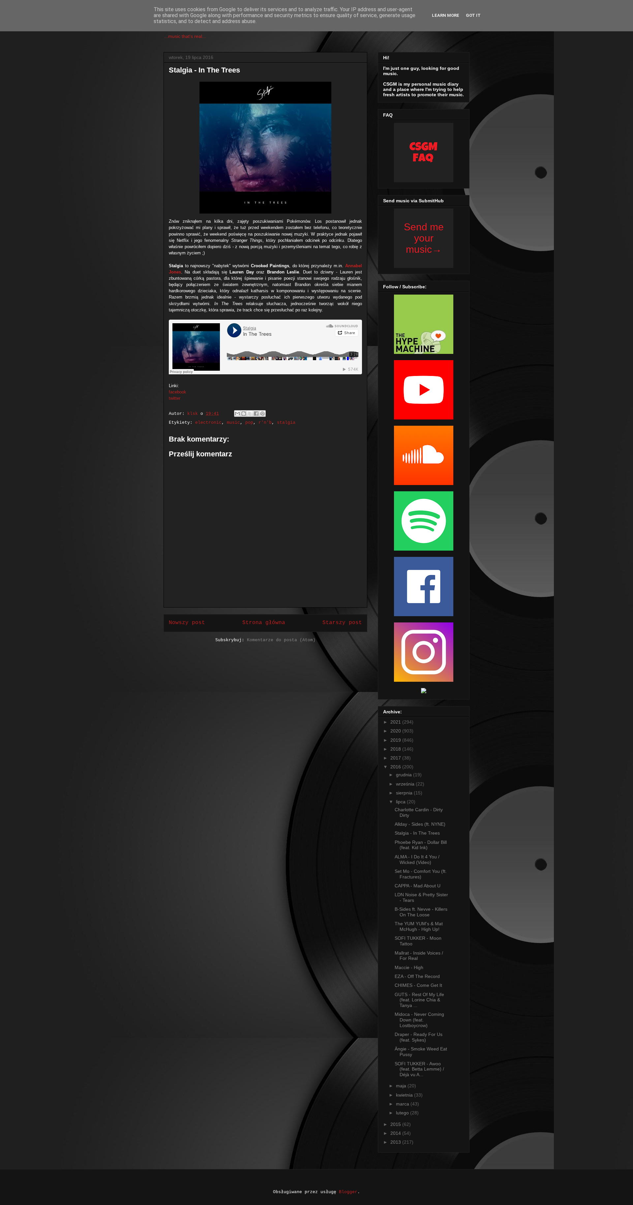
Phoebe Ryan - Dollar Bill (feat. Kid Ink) (421, 845)
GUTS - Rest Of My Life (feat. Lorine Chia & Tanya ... (419, 1000)
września (406, 784)
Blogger (348, 1192)
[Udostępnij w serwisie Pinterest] (262, 413)
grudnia (404, 774)
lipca (401, 801)
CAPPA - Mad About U (417, 885)
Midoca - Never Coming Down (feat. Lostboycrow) (419, 1020)
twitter (174, 398)
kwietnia (405, 1095)
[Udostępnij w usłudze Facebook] (256, 413)
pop (249, 422)
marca (403, 1103)
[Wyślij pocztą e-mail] (237, 413)
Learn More (445, 15)
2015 (396, 1124)
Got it (473, 15)
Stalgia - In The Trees (417, 833)
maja (401, 1085)
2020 (396, 730)
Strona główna (263, 623)
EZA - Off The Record (417, 976)
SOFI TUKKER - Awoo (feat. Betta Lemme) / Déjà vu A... (419, 1069)
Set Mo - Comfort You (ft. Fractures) (421, 874)
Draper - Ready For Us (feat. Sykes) (418, 1037)
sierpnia (405, 792)
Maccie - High (409, 967)
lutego (403, 1112)
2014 (396, 1133)
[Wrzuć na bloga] (243, 413)
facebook (177, 391)
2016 (396, 766)
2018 (396, 749)
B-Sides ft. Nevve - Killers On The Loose (421, 911)
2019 (396, 740)
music (233, 422)
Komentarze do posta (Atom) (281, 640)
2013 (396, 1142)
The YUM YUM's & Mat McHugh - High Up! (419, 926)
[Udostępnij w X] (250, 413)
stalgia (286, 422)
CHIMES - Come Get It (418, 985)
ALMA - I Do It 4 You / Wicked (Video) (417, 859)
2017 (396, 757)
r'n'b (265, 422)
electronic (208, 422)
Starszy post (342, 623)
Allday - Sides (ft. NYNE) (420, 824)
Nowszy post (187, 623)
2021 (396, 722)
